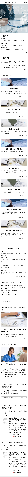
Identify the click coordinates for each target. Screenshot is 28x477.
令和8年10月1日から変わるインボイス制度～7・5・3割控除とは (13, 266)
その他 (6, 413)
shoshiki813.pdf (17, 436)
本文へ (25, 378)
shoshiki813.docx (18, 434)
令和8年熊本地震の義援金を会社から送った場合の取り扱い (13, 254)
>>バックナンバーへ (21, 276)
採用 (5, 411)
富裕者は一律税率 (12, 294)
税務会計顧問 (14, 88)
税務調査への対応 (14, 168)
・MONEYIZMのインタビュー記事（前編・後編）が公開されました (13, 66)
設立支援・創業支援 (14, 109)
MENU (25, 2)
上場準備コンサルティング (14, 230)
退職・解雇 (12, 411)
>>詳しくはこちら (22, 96)
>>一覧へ (24, 52)
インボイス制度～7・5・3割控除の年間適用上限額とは (13, 260)
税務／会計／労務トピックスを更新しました (12, 40)
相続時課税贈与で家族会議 (15, 285)
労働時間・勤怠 (23, 411)
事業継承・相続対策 (14, 189)
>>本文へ (24, 338)
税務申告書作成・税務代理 (14, 149)
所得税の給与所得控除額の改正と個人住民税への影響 (14, 273)
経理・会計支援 (14, 129)
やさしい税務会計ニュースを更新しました (12, 49)
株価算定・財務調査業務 (14, 209)
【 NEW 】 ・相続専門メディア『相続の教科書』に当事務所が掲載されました (14, 62)
